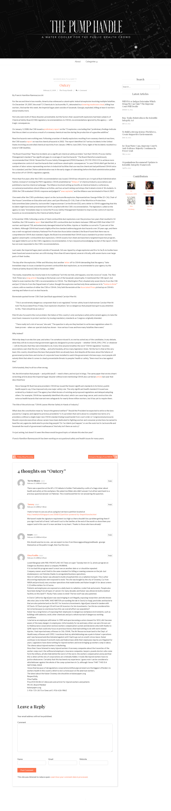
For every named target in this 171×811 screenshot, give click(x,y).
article (99, 376)
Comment (21, 722)
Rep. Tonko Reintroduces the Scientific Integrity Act (139, 119)
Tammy (30, 504)
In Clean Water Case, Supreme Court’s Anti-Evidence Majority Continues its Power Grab (139, 148)
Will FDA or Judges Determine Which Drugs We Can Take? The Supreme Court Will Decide (138, 104)
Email (50, 759)
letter (67, 262)
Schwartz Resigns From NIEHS (101, 457)
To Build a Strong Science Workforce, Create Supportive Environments (139, 133)
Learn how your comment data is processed (69, 777)
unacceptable (67, 191)
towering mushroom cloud (93, 104)
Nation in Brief (110, 284)
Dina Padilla (32, 555)
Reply (110, 481)
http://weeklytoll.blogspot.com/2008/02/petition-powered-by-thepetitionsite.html (61, 514)
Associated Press (87, 287)
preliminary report (51, 129)
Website (83, 759)
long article (31, 278)
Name (20, 759)
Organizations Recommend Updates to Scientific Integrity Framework (140, 163)
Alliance (75, 182)
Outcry (65, 85)
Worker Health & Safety (65, 79)
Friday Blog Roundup (25, 457)
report (29, 141)
